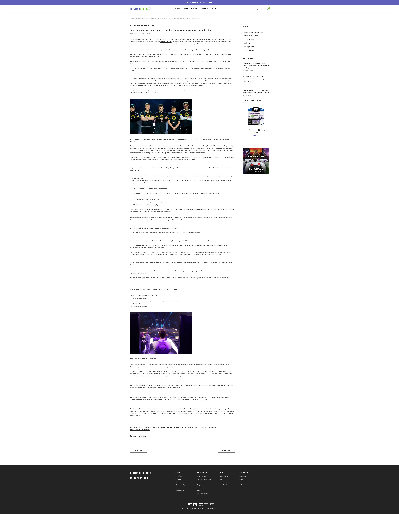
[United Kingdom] (201, 504)
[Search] (256, 8)
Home (132, 19)
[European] (206, 504)
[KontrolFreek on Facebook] (135, 478)
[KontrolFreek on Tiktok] (131, 478)
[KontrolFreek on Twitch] (148, 478)
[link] (256, 161)
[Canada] (195, 504)
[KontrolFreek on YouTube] (145, 478)
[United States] (190, 504)
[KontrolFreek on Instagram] (141, 478)
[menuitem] (256, 32)
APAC (211, 504)
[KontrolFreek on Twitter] (138, 478)
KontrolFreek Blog (141, 19)
